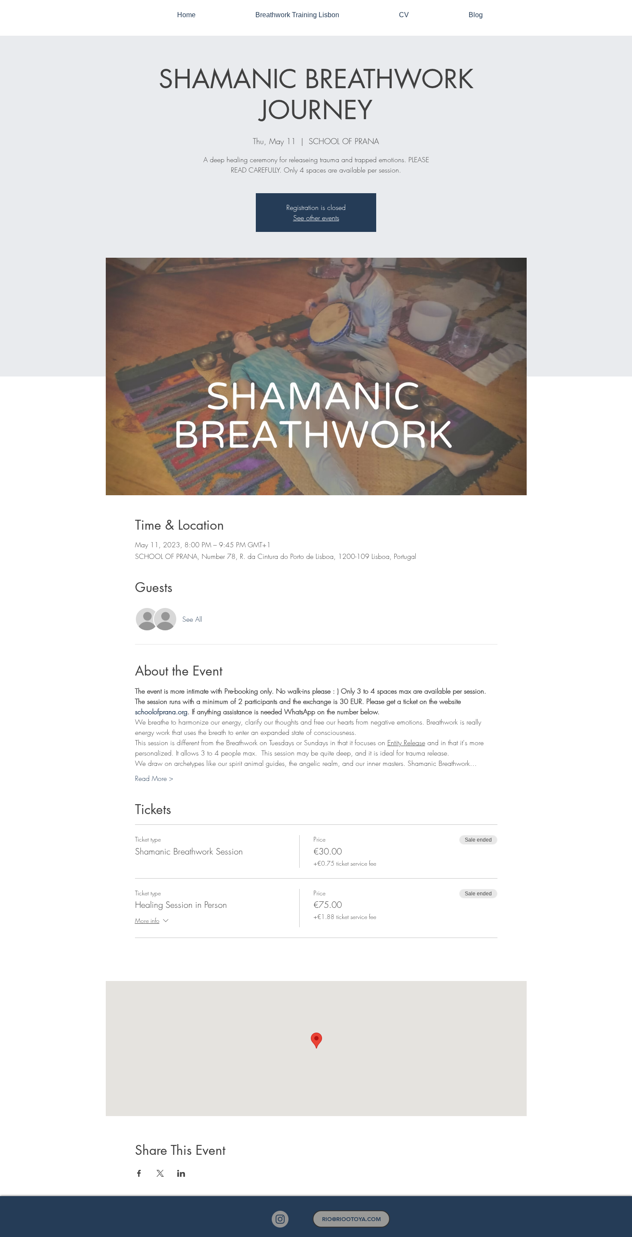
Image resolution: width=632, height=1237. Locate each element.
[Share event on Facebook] (139, 1173)
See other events (316, 217)
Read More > (154, 778)
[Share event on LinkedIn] (181, 1173)
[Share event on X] (160, 1173)
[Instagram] (280, 1219)
